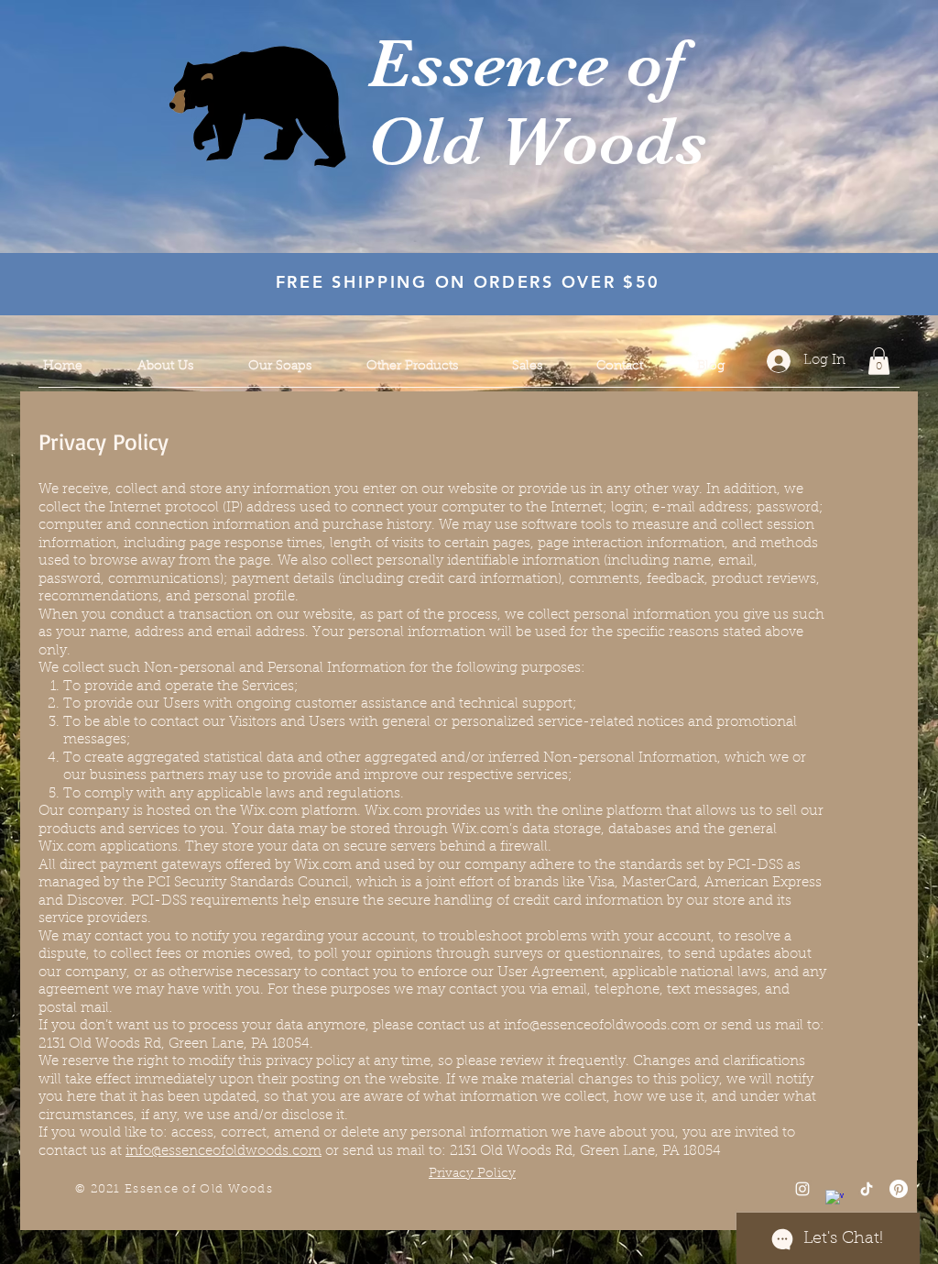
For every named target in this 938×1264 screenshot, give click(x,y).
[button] (878, 361)
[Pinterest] (898, 1189)
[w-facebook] (834, 1199)
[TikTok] (866, 1189)
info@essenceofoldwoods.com (602, 1026)
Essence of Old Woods (536, 102)
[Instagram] (802, 1189)
